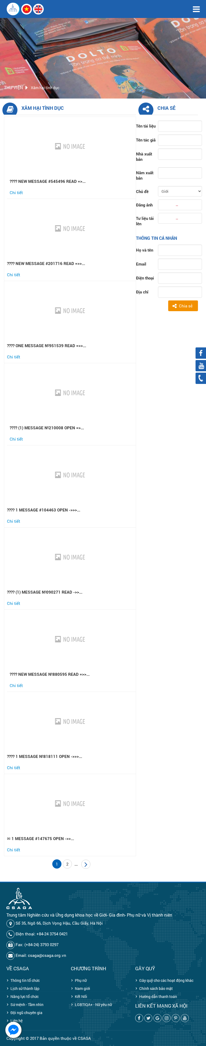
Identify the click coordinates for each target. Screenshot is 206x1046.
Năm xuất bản (144, 175)
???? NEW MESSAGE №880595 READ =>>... (50, 674)
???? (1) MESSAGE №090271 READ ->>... (44, 592)
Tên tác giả (146, 140)
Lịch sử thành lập (24, 988)
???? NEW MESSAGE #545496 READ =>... (48, 181)
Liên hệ (16, 1020)
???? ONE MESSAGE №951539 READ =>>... (46, 345)
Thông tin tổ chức (25, 980)
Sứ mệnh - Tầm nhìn (26, 1004)
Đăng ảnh (144, 205)
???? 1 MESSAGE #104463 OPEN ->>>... (43, 510)
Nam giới (82, 988)
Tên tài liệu (146, 126)
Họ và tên (144, 250)
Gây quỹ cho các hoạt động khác (166, 980)
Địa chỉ (142, 292)
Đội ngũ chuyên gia (26, 1012)
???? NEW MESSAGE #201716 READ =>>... (46, 263)
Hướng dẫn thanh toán (158, 996)
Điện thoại (145, 278)
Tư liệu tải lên (145, 221)
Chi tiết (16, 192)
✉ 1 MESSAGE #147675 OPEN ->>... (40, 838)
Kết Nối (81, 996)
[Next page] (85, 864)
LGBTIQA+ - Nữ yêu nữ (93, 1004)
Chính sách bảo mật (156, 988)
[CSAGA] (13, 9)
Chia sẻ (186, 305)
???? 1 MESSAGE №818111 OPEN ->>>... (44, 756)
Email (141, 264)
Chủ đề (142, 191)
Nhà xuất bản (144, 156)
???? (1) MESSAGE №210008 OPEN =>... (47, 427)
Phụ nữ (81, 980)
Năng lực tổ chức (24, 996)
